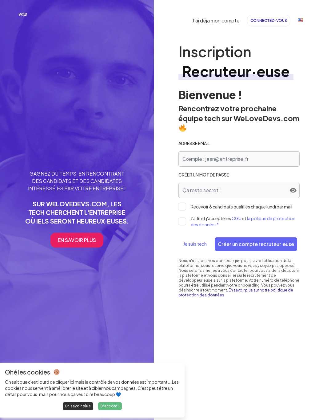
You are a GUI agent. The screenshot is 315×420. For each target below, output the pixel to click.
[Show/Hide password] (293, 190)
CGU (236, 218)
